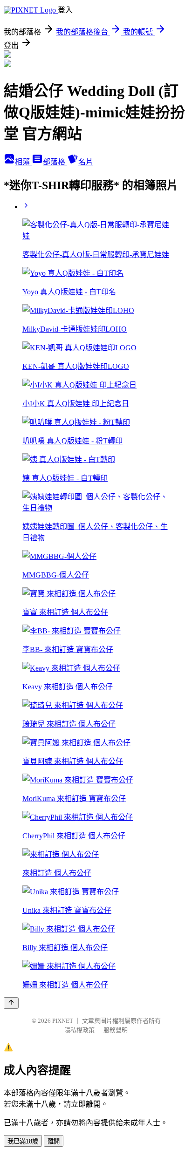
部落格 (55, 162)
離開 (54, 1141)
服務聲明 (115, 1030)
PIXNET (62, 1020)
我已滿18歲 (22, 1141)
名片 (85, 162)
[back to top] (11, 1003)
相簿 (23, 162)
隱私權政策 (79, 1030)
